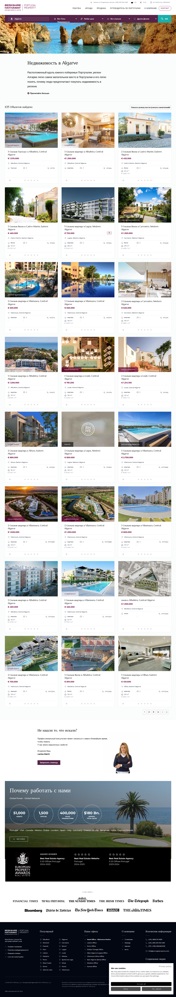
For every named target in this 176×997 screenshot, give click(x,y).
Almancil (46, 943)
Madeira (46, 956)
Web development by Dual (14, 991)
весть (126, 949)
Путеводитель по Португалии (125, 8)
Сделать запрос (47, 144)
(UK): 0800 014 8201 (155, 939)
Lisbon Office (92, 943)
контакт (165, 8)
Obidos (64, 956)
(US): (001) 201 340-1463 (156, 943)
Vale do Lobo (47, 970)
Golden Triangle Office (95, 949)
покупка (77, 8)
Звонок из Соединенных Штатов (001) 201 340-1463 (110, 2)
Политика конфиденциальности (18, 950)
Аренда (89, 8)
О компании (150, 8)
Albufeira (46, 939)
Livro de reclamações (15, 957)
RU (135, 2)
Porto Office (91, 946)
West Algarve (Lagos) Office (97, 953)
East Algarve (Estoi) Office (96, 960)
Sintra (45, 966)
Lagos (64, 949)
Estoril (64, 946)
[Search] (164, 18)
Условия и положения (15, 947)
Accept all (141, 984)
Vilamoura (65, 970)
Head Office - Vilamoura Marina (99, 939)
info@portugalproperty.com (158, 951)
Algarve (65, 939)
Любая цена (89, 19)
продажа (101, 8)
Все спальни (116, 19)
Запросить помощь (49, 762)
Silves (64, 963)
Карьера (127, 946)
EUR (143, 2)
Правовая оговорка (14, 953)
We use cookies (118, 968)
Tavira (64, 966)
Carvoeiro (65, 943)
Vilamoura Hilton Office (95, 956)
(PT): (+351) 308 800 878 (156, 946)
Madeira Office (92, 963)
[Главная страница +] (20, 7)
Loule (64, 953)
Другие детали (143, 19)
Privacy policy (165, 966)
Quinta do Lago (67, 960)
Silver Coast (47, 963)
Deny (125, 989)
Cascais (45, 946)
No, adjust (156, 989)
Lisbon (45, 953)
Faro (44, 949)
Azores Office (92, 966)
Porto (45, 960)
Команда (127, 943)
